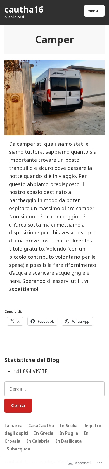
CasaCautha (41, 425)
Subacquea (18, 449)
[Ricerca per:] (54, 388)
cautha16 (23, 9)
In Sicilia (68, 425)
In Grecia (43, 433)
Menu (96, 10)
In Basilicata (68, 441)
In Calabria (37, 441)
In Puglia (68, 433)
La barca (13, 425)
